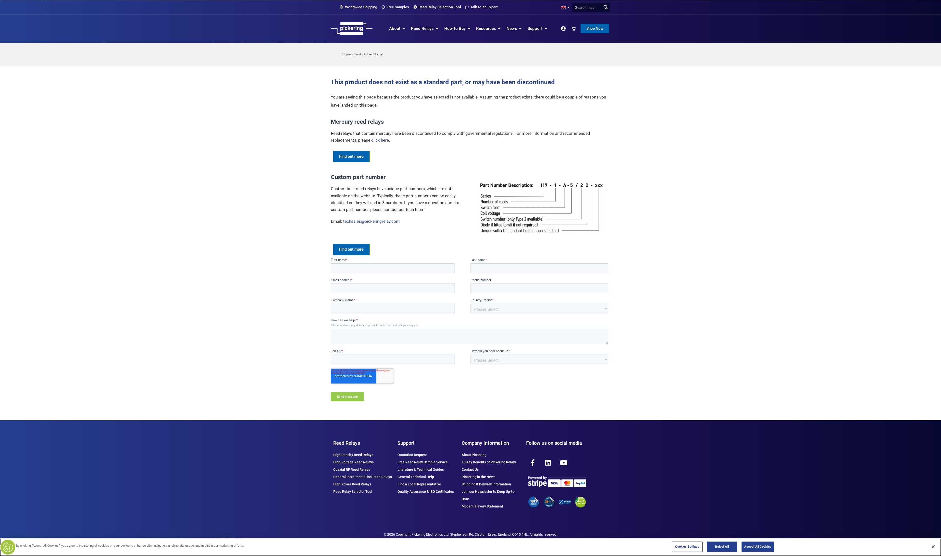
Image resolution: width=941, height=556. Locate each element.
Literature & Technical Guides (420, 469)
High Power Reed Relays (352, 484)
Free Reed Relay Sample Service (422, 462)
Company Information (485, 443)
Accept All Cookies (757, 546)
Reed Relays (346, 443)
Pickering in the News (478, 477)
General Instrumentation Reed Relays (362, 477)
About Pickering (474, 455)
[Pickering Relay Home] (351, 28)
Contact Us (470, 469)
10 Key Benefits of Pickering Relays (489, 462)
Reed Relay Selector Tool (352, 492)
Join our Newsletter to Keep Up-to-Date (489, 495)
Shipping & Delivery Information (486, 484)
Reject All (722, 546)
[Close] (933, 546)
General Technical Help (415, 477)
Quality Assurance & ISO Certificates (425, 492)
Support (406, 443)
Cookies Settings (687, 546)
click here (380, 140)
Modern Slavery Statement (482, 506)
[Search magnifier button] (605, 7)
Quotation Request (412, 455)
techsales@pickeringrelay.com (371, 221)
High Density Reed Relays (353, 455)
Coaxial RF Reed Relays (351, 469)
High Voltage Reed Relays (353, 462)
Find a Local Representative (419, 484)
